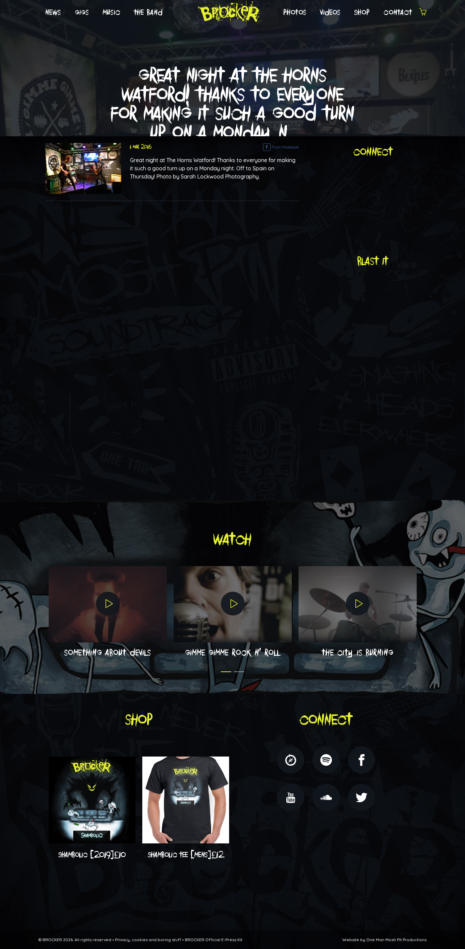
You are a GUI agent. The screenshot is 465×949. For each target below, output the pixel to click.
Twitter (361, 816)
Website (291, 779)
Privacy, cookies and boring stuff (148, 939)
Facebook (361, 779)
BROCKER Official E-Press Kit (213, 939)
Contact (398, 12)
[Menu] (423, 13)
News (53, 12)
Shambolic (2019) (92, 855)
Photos (295, 12)
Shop (362, 12)
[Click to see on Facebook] (83, 168)
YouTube (290, 816)
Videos (330, 12)
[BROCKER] (229, 12)
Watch (232, 539)
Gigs (82, 12)
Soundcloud (326, 816)
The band (148, 12)
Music (112, 12)
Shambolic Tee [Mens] (186, 855)
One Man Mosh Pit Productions (396, 939)
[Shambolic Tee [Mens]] (185, 799)
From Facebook (285, 147)
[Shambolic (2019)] (92, 799)
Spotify (326, 779)
